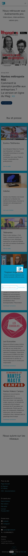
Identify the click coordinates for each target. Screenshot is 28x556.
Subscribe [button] (21, 287)
